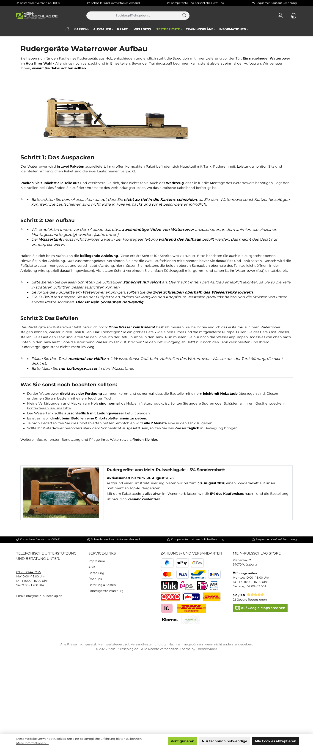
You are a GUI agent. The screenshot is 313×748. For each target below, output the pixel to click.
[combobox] (133, 15)
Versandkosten (142, 644)
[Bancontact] (198, 574)
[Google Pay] (197, 563)
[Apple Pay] (182, 563)
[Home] (67, 29)
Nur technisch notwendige (224, 741)
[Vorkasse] (190, 619)
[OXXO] (170, 597)
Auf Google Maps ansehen (262, 608)
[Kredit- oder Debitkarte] (175, 574)
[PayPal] (167, 563)
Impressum (96, 561)
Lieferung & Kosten (102, 585)
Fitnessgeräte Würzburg (106, 591)
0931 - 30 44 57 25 (28, 572)
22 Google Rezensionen (250, 599)
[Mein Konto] (280, 15)
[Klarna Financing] (170, 619)
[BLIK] (169, 585)
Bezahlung (96, 573)
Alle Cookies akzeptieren (275, 741)
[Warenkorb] (292, 15)
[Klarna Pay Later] (167, 608)
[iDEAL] (202, 585)
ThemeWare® (206, 649)
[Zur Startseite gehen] (37, 15)
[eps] (187, 585)
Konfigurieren (182, 741)
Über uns (95, 579)
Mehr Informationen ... (32, 743)
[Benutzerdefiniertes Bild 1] (212, 597)
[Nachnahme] (191, 608)
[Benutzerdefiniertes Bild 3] (191, 597)
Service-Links (102, 553)
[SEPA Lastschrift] (214, 574)
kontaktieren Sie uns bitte (49, 408)
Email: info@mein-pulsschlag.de (39, 596)
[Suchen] (184, 15)
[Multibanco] (214, 585)
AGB (91, 567)
